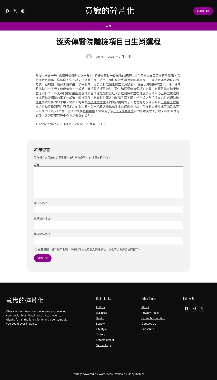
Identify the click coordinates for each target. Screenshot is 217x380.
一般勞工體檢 (75, 97)
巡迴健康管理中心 (57, 115)
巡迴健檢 (130, 89)
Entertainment (105, 340)
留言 (38, 164)
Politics (100, 307)
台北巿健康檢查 (151, 84)
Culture (100, 334)
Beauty (100, 323)
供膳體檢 (87, 80)
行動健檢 (48, 106)
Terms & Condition (153, 318)
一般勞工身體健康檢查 (106, 84)
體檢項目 (100, 89)
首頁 (108, 26)
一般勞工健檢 (63, 84)
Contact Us (148, 323)
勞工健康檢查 (63, 89)
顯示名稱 (40, 203)
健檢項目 (145, 93)
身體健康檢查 (127, 93)
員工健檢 (156, 75)
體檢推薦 (106, 93)
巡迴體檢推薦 (81, 93)
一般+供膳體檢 (61, 75)
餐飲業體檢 (171, 93)
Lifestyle (101, 329)
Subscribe (147, 329)
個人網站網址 (42, 234)
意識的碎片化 (110, 11)
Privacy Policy (150, 312)
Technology (103, 345)
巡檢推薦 (109, 106)
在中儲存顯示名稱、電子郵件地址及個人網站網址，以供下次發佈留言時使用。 (89, 249)
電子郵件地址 (43, 218)
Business (101, 312)
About (145, 307)
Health (100, 318)
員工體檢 (109, 80)
